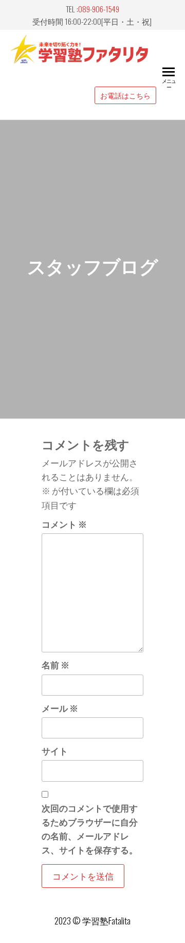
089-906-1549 (98, 8)
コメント (64, 523)
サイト (55, 750)
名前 (55, 664)
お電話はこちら (125, 95)
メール (60, 707)
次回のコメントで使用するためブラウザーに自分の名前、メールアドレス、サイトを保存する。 (90, 828)
